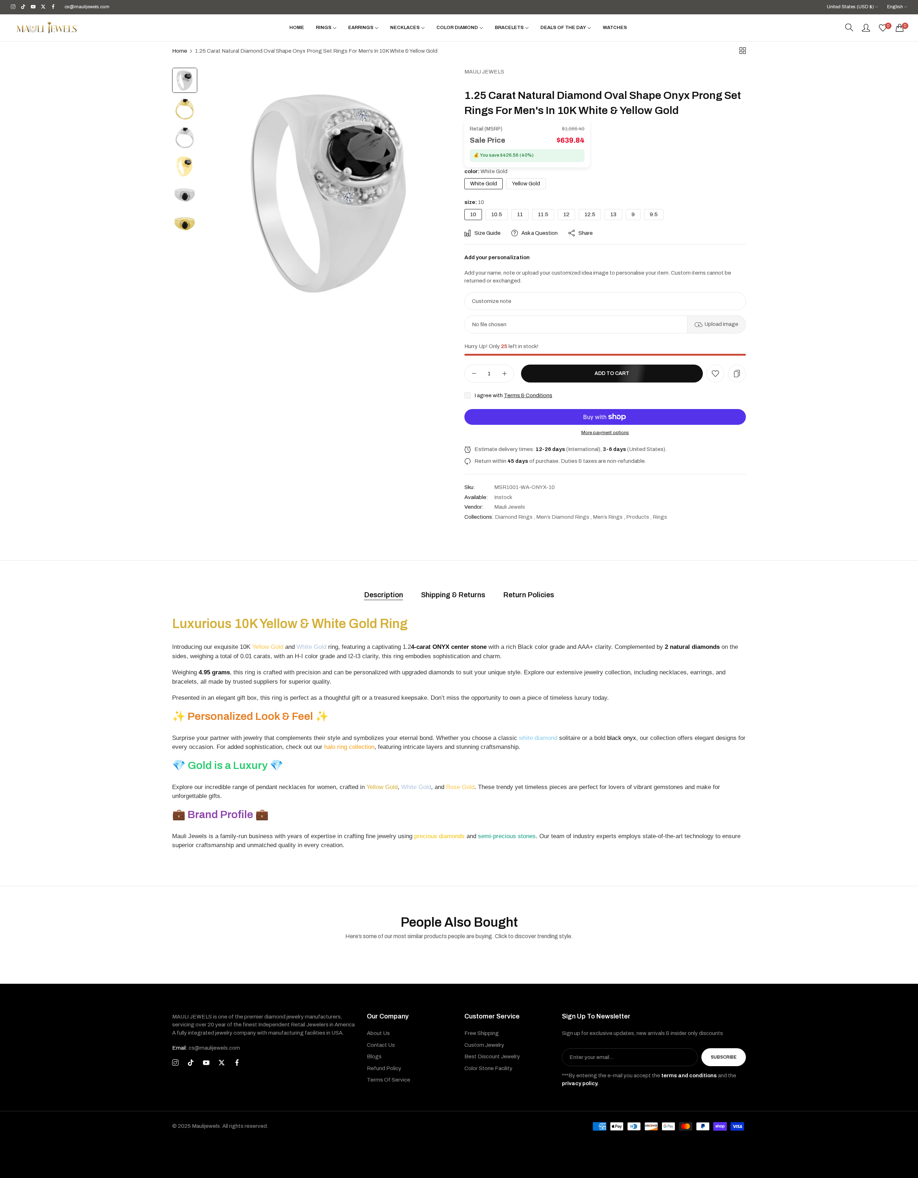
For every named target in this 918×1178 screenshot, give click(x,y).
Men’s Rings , (609, 517)
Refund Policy (384, 1068)
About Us (378, 1033)
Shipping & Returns (453, 595)
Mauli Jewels (484, 72)
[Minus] (474, 373)
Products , (639, 517)
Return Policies (528, 595)
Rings (660, 517)
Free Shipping (481, 1033)
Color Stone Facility (488, 1068)
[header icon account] (866, 28)
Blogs (374, 1056)
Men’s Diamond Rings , (564, 517)
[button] (715, 374)
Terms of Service (388, 1080)
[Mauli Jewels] (46, 27)
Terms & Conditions (528, 395)
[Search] (849, 27)
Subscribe (724, 1057)
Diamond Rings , (515, 517)
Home (179, 51)
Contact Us (381, 1045)
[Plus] (504, 373)
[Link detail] (13, 7)
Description (383, 595)
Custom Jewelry (484, 1045)
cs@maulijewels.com (206, 1048)
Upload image (721, 324)
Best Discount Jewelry (492, 1056)
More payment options (605, 432)
